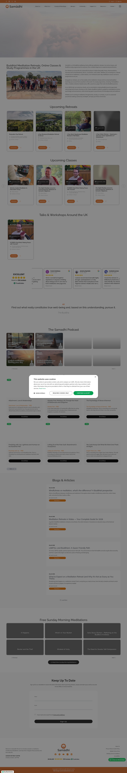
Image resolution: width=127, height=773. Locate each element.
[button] (39, 393)
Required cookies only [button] (61, 393)
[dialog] (63, 386)
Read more (42, 388)
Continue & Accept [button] (83, 393)
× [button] (95, 377)
